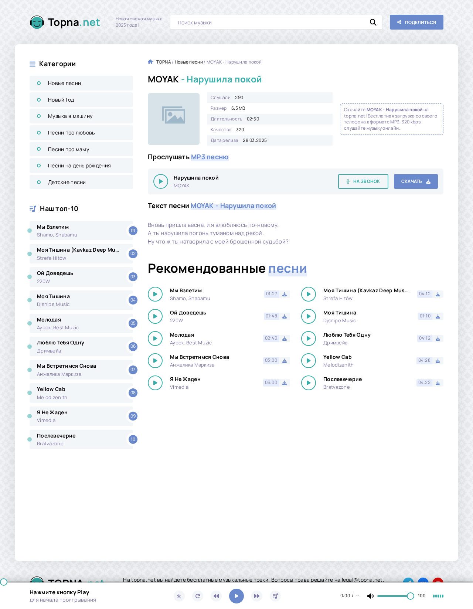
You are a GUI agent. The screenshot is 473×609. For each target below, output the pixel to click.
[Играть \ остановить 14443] (160, 181)
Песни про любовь (71, 132)
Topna (74, 22)
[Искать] (373, 22)
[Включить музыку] (236, 596)
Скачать (411, 181)
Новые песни (64, 82)
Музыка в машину (70, 115)
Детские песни (67, 182)
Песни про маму (68, 149)
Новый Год (61, 99)
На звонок (366, 181)
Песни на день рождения (79, 165)
